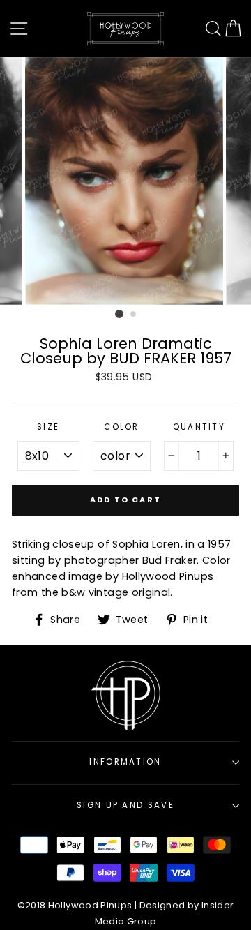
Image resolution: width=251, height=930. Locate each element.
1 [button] (119, 314)
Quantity (199, 427)
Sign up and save (125, 805)
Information (125, 761)
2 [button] (133, 314)
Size (48, 427)
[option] (125, 181)
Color (121, 427)
